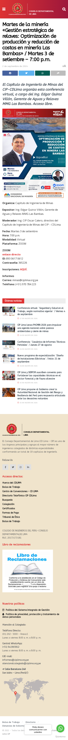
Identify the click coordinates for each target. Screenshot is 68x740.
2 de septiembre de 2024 (15, 66)
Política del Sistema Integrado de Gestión (28, 610)
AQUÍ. (23, 269)
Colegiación (8, 504)
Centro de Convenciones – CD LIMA (20, 491)
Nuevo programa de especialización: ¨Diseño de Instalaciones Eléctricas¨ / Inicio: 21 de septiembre (40, 358)
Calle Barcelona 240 (15, 669)
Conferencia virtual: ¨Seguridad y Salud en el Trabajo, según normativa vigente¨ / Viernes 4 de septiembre (41, 311)
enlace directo (11, 254)
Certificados (8, 508)
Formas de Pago (10, 512)
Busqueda (7, 500)
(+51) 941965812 (10, 647)
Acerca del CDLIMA (11, 482)
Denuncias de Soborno (13, 726)
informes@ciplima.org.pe (15, 660)
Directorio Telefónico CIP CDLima (19, 495)
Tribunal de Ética (11, 517)
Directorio (31, 722)
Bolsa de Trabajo (11, 487)
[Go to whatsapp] (60, 728)
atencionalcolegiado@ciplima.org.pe (21, 663)
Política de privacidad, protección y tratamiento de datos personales (30, 615)
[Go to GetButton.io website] (60, 737)
